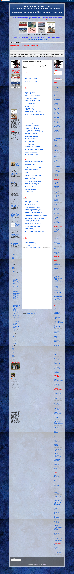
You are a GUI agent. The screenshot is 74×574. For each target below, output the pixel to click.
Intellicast (55, 551)
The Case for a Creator (30, 101)
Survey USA (56, 488)
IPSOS (55, 481)
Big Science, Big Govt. (29, 141)
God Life (55, 95)
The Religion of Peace (57, 127)
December (15, 272)
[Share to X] (47, 247)
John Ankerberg (56, 104)
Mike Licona (56, 118)
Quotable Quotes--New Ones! (44, 54)
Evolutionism (27, 83)
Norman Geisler (56, 120)
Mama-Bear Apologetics (58, 292)
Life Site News (56, 333)
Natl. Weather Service (57, 552)
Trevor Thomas (14, 378)
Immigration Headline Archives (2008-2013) (16, 312)
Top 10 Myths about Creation (31, 233)
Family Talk (56, 286)
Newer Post (25, 311)
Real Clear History (14, 157)
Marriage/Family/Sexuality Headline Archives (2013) (16, 306)
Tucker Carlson (56, 467)
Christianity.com (56, 149)
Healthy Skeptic (56, 257)
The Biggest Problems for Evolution (32, 130)
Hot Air (55, 426)
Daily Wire (55, 418)
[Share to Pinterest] (49, 247)
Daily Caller (56, 417)
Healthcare (34, 52)
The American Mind (57, 450)
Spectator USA (56, 359)
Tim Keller (55, 129)
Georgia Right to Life (57, 505)
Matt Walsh (56, 205)
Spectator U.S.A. (56, 446)
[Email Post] (43, 247)
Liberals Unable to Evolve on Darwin (32, 146)
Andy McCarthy (56, 181)
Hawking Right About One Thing (32, 183)
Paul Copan (56, 121)
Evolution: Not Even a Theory (31, 188)
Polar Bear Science (57, 249)
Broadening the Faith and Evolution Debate (34, 212)
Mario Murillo (56, 116)
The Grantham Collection (58, 540)
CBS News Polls (56, 476)
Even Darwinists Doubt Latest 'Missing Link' (34, 209)
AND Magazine (56, 399)
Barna (55, 475)
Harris (55, 480)
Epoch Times (56, 325)
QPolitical (55, 435)
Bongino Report (56, 307)
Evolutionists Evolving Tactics (31, 135)
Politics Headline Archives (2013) (16, 300)
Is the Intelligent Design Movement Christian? (34, 167)
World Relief (56, 174)
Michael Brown (56, 117)
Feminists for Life (57, 504)
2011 (13, 346)
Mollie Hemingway (57, 210)
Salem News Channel (57, 357)
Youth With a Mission (57, 176)
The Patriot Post (56, 460)
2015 (13, 268)
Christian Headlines (57, 87)
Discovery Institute (57, 232)
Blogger (44, 564)
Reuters (55, 354)
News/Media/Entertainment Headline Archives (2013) (16, 303)
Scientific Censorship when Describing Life (34, 131)
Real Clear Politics (57, 437)
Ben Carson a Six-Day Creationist (32, 76)
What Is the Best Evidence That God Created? (35, 218)
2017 (13, 265)
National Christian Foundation (57, 163)
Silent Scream (56, 533)
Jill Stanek (55, 508)
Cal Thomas (56, 188)
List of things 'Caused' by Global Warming (58, 245)
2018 (13, 264)
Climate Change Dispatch (58, 239)
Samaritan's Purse (57, 170)
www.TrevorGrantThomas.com (37, 6)
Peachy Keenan (56, 213)
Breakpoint (55, 145)
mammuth (36, 564)
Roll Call (55, 355)
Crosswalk (55, 151)
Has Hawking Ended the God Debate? (33, 181)
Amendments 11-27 (57, 263)
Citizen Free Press (57, 317)
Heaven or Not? (56, 100)
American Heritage (57, 264)
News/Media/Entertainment (23, 54)
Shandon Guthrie (57, 122)
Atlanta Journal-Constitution (15, 158)
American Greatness (57, 394)
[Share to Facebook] (48, 247)
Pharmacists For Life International (57, 526)
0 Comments (39, 247)
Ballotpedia (56, 403)
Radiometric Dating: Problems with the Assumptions (36, 177)
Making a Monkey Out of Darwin (32, 220)
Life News (55, 516)
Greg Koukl (56, 98)
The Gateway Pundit (57, 456)
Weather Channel (57, 555)
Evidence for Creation (29, 108)
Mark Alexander (56, 203)
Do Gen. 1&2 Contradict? (30, 186)
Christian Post (56, 316)
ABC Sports (56, 544)
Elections (35, 54)
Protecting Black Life (57, 532)
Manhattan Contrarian (57, 247)
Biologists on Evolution (32, 81)
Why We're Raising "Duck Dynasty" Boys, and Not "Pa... (16, 318)
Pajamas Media (56, 432)
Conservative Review (57, 412)
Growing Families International (57, 291)
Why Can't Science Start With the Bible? (33, 184)
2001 (13, 359)
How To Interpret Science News (31, 214)
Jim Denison (56, 103)
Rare (54, 436)
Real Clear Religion (14, 156)
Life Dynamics (56, 512)
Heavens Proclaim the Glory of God (32, 154)
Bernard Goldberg (57, 186)
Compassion (56, 150)
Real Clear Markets (57, 350)
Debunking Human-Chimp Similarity (32, 226)
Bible (54, 265)
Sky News (55, 358)
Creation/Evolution (39, 51)
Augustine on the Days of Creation (32, 95)
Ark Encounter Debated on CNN (32, 123)
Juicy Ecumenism (57, 157)
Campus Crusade (57, 146)
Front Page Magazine (57, 421)
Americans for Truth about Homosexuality (58, 279)
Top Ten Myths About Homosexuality (57, 302)
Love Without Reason (57, 160)
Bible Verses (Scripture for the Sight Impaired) (58, 143)
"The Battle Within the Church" (31, 98)
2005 (13, 355)
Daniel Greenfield (57, 190)
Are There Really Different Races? (32, 229)
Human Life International (58, 507)
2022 (13, 258)
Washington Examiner (57, 364)
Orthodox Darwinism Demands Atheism (33, 175)
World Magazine (56, 371)
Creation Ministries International (57, 231)
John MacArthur (56, 107)
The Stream (56, 463)
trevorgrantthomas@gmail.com (37, 39)
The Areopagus (56, 125)
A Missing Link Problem (30, 143)
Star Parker (56, 218)
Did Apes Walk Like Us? (30, 106)
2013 (13, 271)
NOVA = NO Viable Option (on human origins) (34, 231)
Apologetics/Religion (21, 51)
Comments (57, 73)
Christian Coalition (57, 409)
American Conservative (58, 393)
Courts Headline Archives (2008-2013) (16, 275)
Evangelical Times (57, 326)
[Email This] (45, 247)
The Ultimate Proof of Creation (31, 225)
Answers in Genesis (57, 228)
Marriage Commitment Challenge (57, 54)
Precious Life (56, 529)
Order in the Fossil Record (30, 189)
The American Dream (57, 449)
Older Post (48, 311)
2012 (13, 345)
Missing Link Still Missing (30, 147)
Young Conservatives (57, 469)
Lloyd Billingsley (56, 201)
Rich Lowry (56, 214)
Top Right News (56, 464)
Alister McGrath (56, 85)
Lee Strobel (56, 112)
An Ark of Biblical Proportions (31, 206)
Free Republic (56, 420)
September (15, 332)
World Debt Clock (57, 385)
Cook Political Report (57, 416)
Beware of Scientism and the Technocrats (15, 206)
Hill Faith (55, 154)
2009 (13, 349)
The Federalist (56, 455)
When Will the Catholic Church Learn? (16, 326)
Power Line (56, 433)
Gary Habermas (56, 94)
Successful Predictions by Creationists (33, 223)
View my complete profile (15, 423)
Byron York (56, 187)
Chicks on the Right (57, 408)
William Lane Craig (57, 131)
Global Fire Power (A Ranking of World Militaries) (58, 423)
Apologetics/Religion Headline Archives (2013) (16, 289)
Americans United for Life (58, 497)
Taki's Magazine (56, 448)
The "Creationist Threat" (30, 103)
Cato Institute (56, 405)
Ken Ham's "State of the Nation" (31, 221)
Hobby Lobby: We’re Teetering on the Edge (14, 174)
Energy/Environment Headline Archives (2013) (16, 297)
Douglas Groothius (57, 91)
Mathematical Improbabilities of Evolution (33, 105)
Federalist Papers (57, 268)
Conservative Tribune (57, 413)
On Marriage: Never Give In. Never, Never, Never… (15, 235)
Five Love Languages (57, 287)
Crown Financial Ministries (58, 380)
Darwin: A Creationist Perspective (32, 201)
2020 (13, 261)
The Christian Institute (57, 126)
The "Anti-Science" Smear (30, 144)
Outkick (55, 553)
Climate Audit (56, 238)
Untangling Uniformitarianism (31, 152)
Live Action (55, 520)
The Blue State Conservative (56, 454)
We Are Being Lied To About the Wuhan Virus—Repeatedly (17, 225)
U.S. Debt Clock (56, 384)
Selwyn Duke (56, 217)
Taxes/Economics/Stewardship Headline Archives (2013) (16, 294)
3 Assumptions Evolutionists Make (32, 128)
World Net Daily (56, 372)
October (14, 330)
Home (37, 311)
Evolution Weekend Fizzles (30, 97)
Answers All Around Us (30, 92)
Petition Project (56, 248)
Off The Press (56, 344)
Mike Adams (56, 209)
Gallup (55, 479)
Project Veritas (56, 346)
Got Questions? (56, 96)
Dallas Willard (56, 90)
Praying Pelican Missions (58, 165)
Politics (30, 54)
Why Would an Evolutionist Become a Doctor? (35, 243)
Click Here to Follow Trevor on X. (16, 42)
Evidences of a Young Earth (31, 166)
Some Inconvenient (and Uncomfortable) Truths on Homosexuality (15, 243)
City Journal (56, 318)
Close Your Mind (13, 198)
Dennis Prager (56, 192)
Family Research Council (58, 285)
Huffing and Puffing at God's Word (32, 136)
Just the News (56, 331)
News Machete (56, 340)
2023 (13, 257)
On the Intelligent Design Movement (32, 100)
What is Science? (28, 192)
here (30, 19)
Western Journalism (57, 368)
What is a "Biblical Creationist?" (31, 133)
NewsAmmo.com (57, 341)
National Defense (13, 54)
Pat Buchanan (56, 212)
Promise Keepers (57, 167)
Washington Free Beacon (58, 366)
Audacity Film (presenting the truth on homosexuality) (58, 281)
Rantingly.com (56, 348)
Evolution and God (29, 228)
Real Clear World (57, 353)
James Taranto (56, 196)
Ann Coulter (56, 182)
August (14, 333)
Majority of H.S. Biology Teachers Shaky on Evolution (36, 127)
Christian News (56, 313)
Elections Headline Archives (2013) (16, 292)
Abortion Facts (56, 495)
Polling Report (56, 485)
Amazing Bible (56, 141)
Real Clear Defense (57, 349)
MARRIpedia (56, 293)
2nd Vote (55, 492)
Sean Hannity (56, 444)
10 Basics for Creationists (30, 113)
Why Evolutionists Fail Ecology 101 (32, 180)
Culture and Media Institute (58, 322)
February (14, 342)
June (14, 336)
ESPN (55, 548)
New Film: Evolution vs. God (31, 78)
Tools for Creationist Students (31, 151)
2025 (13, 254)
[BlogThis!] (46, 247)
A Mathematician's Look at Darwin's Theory (34, 162)
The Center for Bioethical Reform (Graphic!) (58, 539)
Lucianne (55, 431)
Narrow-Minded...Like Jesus (31, 138)
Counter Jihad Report (57, 321)
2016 (13, 267)
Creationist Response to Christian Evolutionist (34, 149)
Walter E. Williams (57, 223)
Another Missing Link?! (30, 164)
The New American (57, 459)
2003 (13, 358)
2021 (13, 260)
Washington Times (57, 367)
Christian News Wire (57, 314)
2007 (13, 352)
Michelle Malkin (56, 208)
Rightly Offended (57, 441)
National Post (56, 337)
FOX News (55, 327)
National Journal (56, 336)
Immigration (40, 52)
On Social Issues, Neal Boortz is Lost (16, 315)
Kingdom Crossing (57, 159)
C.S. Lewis (55, 86)
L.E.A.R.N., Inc (56, 509)
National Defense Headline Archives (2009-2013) (16, 280)
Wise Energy (56, 253)
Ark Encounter (56, 229)
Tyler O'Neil (56, 221)
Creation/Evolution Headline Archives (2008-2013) (16, 286)
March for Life (56, 521)
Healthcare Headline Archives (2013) (16, 283)
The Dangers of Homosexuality (49, 51)
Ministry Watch (56, 161)
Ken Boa (55, 109)
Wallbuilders (56, 468)
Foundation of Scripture (30, 242)
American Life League (57, 496)
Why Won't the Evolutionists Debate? (33, 111)
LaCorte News (56, 332)
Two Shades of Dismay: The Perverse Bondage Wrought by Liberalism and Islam (15, 215)
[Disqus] (37, 264)
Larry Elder (56, 200)
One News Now (56, 345)
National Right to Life (57, 522)
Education (58, 51)
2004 (13, 356)
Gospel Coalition (56, 153)
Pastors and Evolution (29, 93)
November (15, 329)
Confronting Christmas (15, 324)
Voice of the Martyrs (57, 171)
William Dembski (56, 130)
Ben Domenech (56, 183)
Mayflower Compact (57, 269)
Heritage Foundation (57, 424)
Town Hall (55, 465)
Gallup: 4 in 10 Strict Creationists (32, 125)
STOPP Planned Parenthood (56, 535)
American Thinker (57, 397)
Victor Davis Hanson (57, 222)
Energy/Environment (26, 52)
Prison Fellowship (57, 166)
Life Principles (56, 517)
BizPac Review (56, 404)
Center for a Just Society (58, 407)
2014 (13, 270)
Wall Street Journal (57, 363)
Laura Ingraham (56, 428)
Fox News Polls (56, 477)
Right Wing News (57, 440)
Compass (55, 379)
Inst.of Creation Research (58, 234)
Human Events (56, 427)
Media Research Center (58, 335)
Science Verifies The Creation (31, 169)
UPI (54, 362)
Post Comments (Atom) (31, 313)
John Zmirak (56, 199)
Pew (54, 484)
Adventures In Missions (58, 138)
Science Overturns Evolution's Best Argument (34, 161)
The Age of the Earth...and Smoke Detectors (34, 114)
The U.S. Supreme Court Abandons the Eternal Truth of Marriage (17, 164)
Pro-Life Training (56, 298)
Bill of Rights (56, 267)
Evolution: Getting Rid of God (31, 109)
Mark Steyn (56, 204)
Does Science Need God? (30, 204)
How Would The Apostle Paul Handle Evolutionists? (36, 173)
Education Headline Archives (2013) (16, 277)
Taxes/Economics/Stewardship (15, 52)
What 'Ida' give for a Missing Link (32, 210)
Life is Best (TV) (56, 513)
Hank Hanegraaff (57, 99)
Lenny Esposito (56, 113)
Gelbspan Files (56, 242)
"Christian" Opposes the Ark (31, 139)
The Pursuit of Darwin (29, 245)
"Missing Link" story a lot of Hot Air (32, 207)
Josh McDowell (56, 108)
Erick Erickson (56, 195)
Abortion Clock (56, 493)
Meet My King (58, 52)
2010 (13, 348)
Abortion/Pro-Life (14, 51)
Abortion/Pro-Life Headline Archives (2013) (16, 309)
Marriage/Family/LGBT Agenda (48, 52)
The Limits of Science (29, 191)
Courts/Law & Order (30, 51)
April (14, 339)
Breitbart (55, 308)
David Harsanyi (56, 191)
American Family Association (57, 277)
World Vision (56, 175)
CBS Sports (56, 547)
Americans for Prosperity (58, 398)
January (14, 343)
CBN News (55, 309)
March (14, 340)
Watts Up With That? (57, 252)
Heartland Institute (57, 243)
